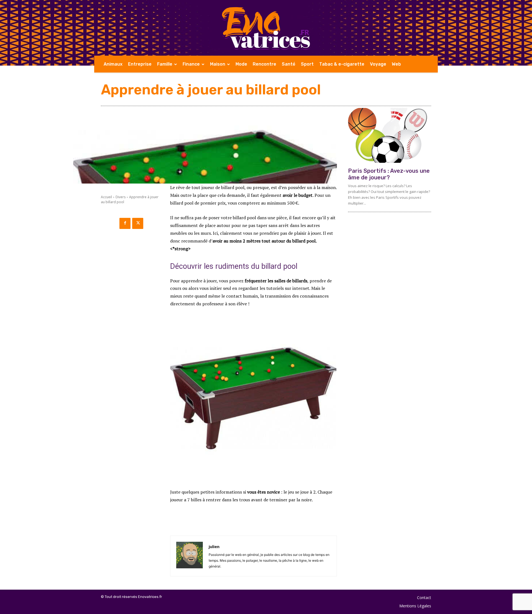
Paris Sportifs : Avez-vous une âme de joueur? (389, 174)
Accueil (106, 197)
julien (214, 546)
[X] (137, 223)
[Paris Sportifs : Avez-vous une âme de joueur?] (389, 135)
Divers (121, 197)
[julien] (189, 556)
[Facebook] (125, 223)
